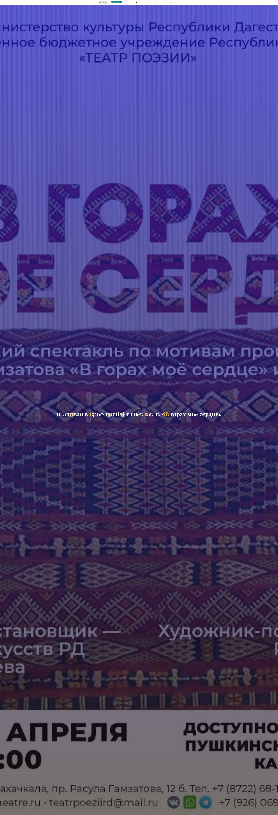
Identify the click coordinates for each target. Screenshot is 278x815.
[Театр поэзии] (103, 2)
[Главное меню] (179, 2)
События (138, 408)
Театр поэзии (116, 2)
